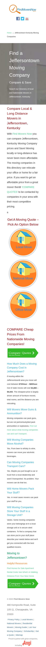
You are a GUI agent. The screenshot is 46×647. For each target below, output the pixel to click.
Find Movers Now (23, 9)
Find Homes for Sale (15, 568)
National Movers (14, 623)
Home (9, 33)
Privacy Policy (14, 619)
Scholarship (29, 631)
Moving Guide (21, 627)
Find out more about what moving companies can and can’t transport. (22, 430)
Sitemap (19, 635)
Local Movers (27, 619)
